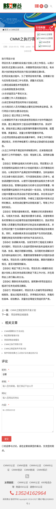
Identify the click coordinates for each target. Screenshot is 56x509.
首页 (6, 30)
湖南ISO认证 (36, 487)
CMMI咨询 (22, 465)
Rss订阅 (27, 476)
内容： (5, 405)
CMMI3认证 (9, 465)
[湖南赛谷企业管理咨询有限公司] (12, 6)
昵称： (5, 370)
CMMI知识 (42, 470)
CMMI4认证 (35, 465)
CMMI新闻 (29, 470)
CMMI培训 (17, 470)
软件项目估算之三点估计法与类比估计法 (21, 353)
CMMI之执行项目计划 (13, 344)
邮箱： (5, 381)
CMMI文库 (14, 30)
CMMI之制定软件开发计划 (23, 310)
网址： (5, 393)
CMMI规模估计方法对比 (14, 331)
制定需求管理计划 (11, 336)
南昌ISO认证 (22, 487)
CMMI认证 (23, 482)
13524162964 (30, 493)
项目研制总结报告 (19, 314)
